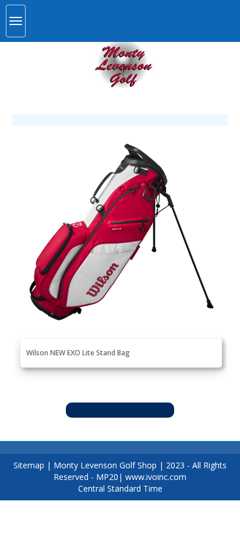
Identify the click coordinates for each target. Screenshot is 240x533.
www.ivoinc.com (155, 476)
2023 (175, 465)
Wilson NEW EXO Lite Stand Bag (78, 353)
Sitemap (28, 465)
